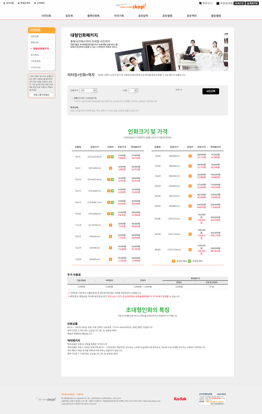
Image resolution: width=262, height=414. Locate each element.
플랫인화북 (93, 15)
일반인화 (35, 36)
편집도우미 (25, 3)
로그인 (240, 3)
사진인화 (46, 15)
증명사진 (35, 42)
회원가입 (253, 3)
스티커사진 (36, 67)
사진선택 (210, 91)
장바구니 (207, 3)
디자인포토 (36, 61)
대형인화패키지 (41, 48)
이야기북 (119, 15)
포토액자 (191, 15)
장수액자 (35, 55)
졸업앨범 (216, 15)
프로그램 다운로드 (42, 95)
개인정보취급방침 (68, 394)
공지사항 (10, 3)
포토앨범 (167, 15)
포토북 (69, 15)
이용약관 (80, 394)
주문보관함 (226, 3)
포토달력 (143, 15)
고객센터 (40, 3)
